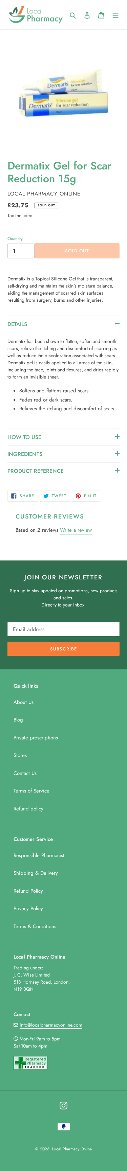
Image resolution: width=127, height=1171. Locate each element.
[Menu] (115, 14)
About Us (24, 702)
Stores (20, 755)
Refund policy (28, 808)
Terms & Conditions (35, 926)
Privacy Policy (28, 908)
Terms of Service (31, 791)
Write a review (76, 530)
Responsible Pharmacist (39, 855)
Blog (18, 720)
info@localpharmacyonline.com (51, 1024)
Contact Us (25, 773)
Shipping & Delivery (36, 873)
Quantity (15, 238)
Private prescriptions (36, 737)
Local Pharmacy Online (72, 1149)
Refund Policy (28, 891)
